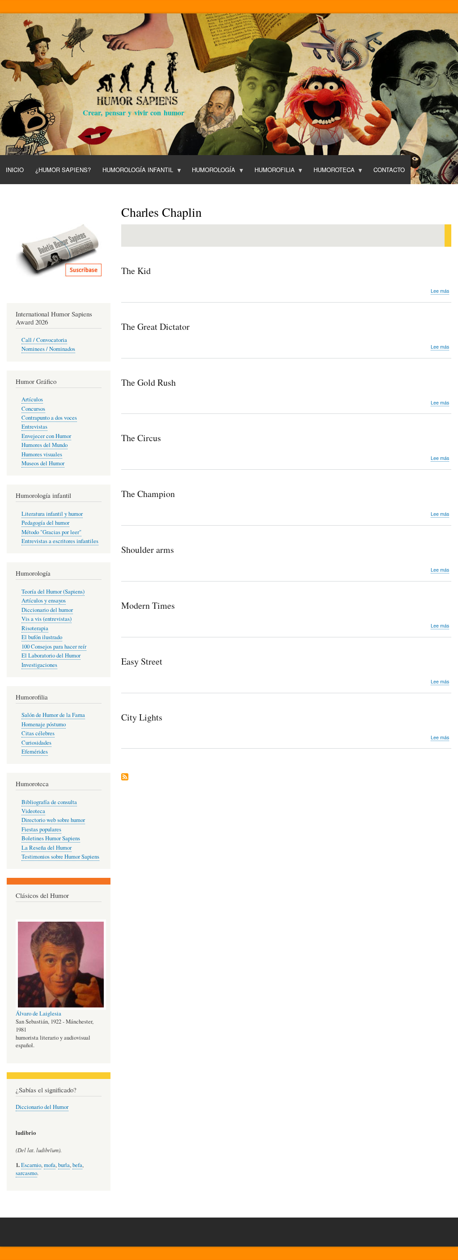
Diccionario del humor (47, 610)
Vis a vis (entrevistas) (46, 619)
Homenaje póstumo (43, 724)
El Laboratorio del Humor (51, 655)
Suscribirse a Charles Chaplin (124, 777)
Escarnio (31, 1165)
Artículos (32, 399)
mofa (49, 1165)
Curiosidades (36, 742)
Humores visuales (41, 454)
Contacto (389, 169)
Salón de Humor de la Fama (53, 715)
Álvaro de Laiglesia (38, 1013)
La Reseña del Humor (46, 847)
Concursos (33, 409)
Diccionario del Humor (42, 1107)
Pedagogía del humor (45, 523)
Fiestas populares (41, 829)
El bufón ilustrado (41, 637)
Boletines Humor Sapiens (50, 838)
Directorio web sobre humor (53, 820)
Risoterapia (34, 628)
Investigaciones (39, 665)
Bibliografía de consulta (49, 802)
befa (77, 1165)
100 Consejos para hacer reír (53, 646)
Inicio (15, 169)
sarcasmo (26, 1173)
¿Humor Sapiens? (63, 169)
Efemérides (34, 751)
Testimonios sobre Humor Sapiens (60, 856)
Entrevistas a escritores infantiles (59, 541)
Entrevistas (34, 426)
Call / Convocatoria (44, 340)
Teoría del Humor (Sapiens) (53, 591)
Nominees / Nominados (48, 349)
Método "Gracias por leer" (51, 532)
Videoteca (33, 811)
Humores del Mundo (44, 445)
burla (64, 1165)
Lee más (440, 291)
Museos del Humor (42, 463)
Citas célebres (38, 733)
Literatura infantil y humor (52, 514)
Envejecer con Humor (46, 436)
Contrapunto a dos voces (49, 417)
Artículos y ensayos (43, 600)
